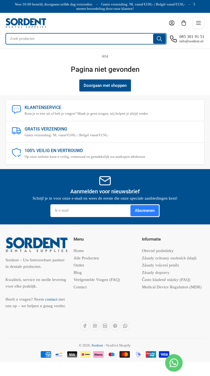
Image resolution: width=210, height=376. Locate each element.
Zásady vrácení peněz (160, 265)
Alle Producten (86, 258)
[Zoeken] (159, 38)
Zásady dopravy (156, 272)
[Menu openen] (198, 23)
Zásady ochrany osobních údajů (169, 258)
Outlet (79, 265)
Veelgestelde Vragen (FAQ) (97, 279)
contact (52, 299)
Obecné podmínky (158, 250)
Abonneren (144, 210)
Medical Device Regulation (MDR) (172, 287)
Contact (80, 287)
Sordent (97, 345)
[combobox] (86, 39)
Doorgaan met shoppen (105, 85)
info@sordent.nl (191, 41)
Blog (78, 272)
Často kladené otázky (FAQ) (166, 279)
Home (79, 250)
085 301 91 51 (192, 36)
